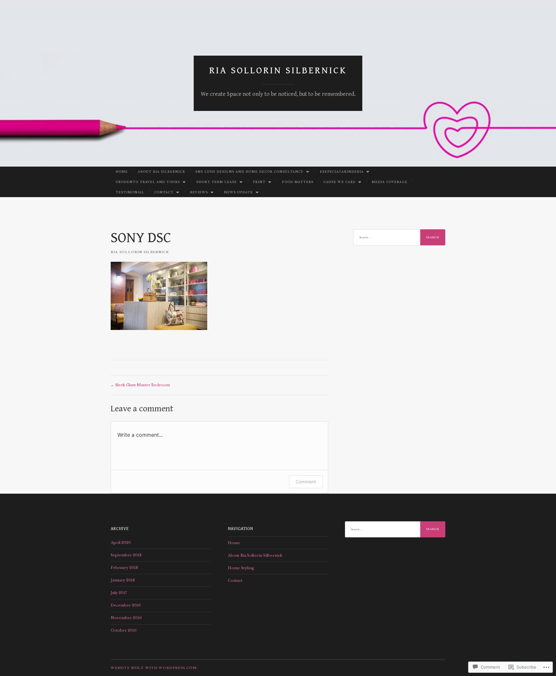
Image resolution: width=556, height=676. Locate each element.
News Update (238, 192)
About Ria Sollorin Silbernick (255, 555)
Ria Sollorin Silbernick (278, 70)
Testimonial (130, 192)
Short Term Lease (216, 182)
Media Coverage (389, 182)
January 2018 (123, 580)
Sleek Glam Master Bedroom (140, 385)
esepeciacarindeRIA (342, 171)
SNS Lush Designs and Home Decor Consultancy (249, 171)
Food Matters (297, 182)
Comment (306, 481)
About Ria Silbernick (161, 171)
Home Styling (241, 568)
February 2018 (124, 567)
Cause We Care (339, 182)
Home (122, 171)
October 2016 (124, 630)
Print (259, 182)
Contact (163, 192)
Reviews (199, 192)
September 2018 (126, 555)
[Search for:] (399, 237)
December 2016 (126, 605)
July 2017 (119, 592)
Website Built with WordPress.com (154, 668)
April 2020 (121, 542)
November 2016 (126, 618)
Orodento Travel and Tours (148, 182)
